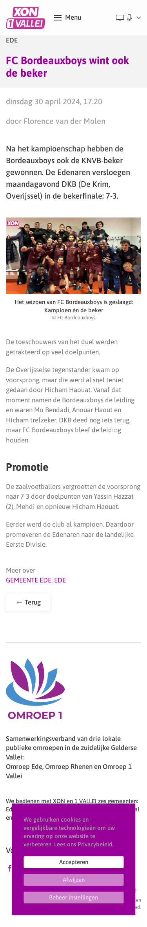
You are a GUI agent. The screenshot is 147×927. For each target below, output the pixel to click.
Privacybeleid (95, 844)
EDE (12, 40)
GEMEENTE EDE (28, 580)
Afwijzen (74, 879)
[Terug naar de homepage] (27, 17)
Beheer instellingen (73, 897)
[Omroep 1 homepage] (35, 692)
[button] (67, 17)
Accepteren (73, 862)
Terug (32, 602)
